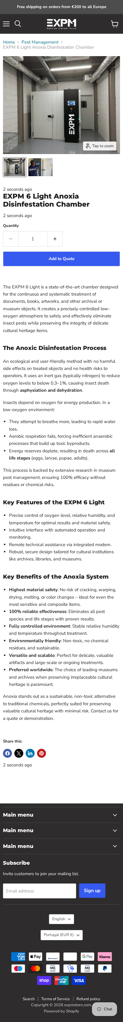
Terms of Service (55, 999)
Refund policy (88, 999)
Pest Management (40, 42)
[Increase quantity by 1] (55, 239)
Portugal (59, 935)
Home (9, 42)
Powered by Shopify (61, 1011)
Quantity (11, 226)
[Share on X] (18, 753)
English (58, 919)
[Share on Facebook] (7, 753)
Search (29, 999)
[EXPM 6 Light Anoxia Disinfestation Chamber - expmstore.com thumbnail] (14, 167)
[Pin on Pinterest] (41, 753)
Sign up (92, 890)
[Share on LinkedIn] (30, 753)
